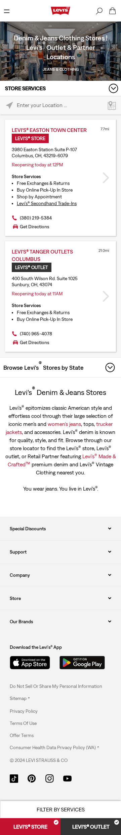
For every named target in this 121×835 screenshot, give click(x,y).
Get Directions (34, 226)
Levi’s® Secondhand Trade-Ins (47, 203)
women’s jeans (64, 424)
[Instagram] (49, 778)
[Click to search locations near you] (9, 105)
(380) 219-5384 (36, 218)
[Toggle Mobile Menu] (6, 11)
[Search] (99, 11)
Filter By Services (61, 809)
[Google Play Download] (82, 662)
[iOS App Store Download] (30, 662)
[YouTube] (67, 778)
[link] (20, 698)
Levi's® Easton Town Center (49, 130)
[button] (24, 711)
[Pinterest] (32, 778)
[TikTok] (14, 778)
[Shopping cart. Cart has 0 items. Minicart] (112, 11)
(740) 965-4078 (36, 333)
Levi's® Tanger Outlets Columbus (42, 255)
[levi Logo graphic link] (60, 10)
